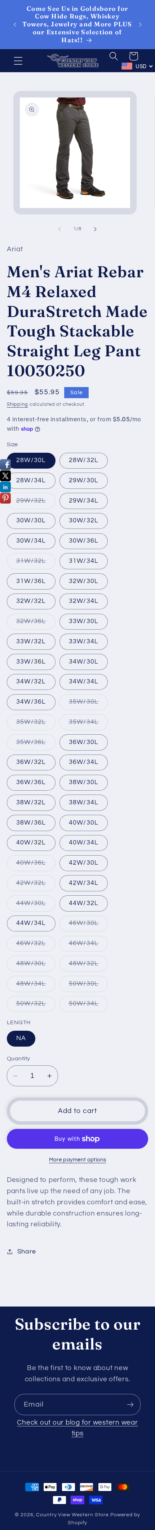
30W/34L (31, 541)
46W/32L (36, 946)
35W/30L (88, 704)
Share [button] (26, 1251)
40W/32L (31, 842)
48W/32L (88, 966)
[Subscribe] (130, 1404)
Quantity (18, 1058)
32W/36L (36, 624)
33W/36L (31, 661)
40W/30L (84, 823)
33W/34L (84, 641)
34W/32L (31, 681)
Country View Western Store (72, 1514)
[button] (18, 61)
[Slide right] (95, 229)
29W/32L (36, 503)
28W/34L (31, 480)
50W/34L (88, 1006)
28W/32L (84, 460)
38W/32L (31, 802)
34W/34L (84, 681)
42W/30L (84, 863)
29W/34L (84, 500)
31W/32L (36, 563)
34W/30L (84, 661)
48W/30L (36, 966)
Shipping (17, 404)
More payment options (77, 1159)
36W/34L (84, 762)
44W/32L (84, 903)
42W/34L (84, 883)
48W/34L (36, 986)
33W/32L (31, 641)
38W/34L (84, 802)
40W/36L (36, 865)
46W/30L (88, 925)
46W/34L (88, 946)
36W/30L (84, 742)
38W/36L (31, 823)
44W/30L (36, 906)
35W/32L (36, 724)
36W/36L (31, 782)
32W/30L (84, 581)
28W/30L (31, 460)
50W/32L (36, 1006)
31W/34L (84, 561)
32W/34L (84, 601)
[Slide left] (60, 229)
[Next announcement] (140, 24)
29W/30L (84, 480)
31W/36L (31, 581)
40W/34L (84, 842)
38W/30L (84, 782)
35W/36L (36, 745)
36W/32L (31, 762)
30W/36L (84, 541)
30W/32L (84, 520)
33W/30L (84, 621)
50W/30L (88, 986)
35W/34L (88, 724)
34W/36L (31, 702)
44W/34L (31, 923)
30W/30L (31, 520)
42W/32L (36, 885)
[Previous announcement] (15, 24)
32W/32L (31, 601)
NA (21, 1038)
